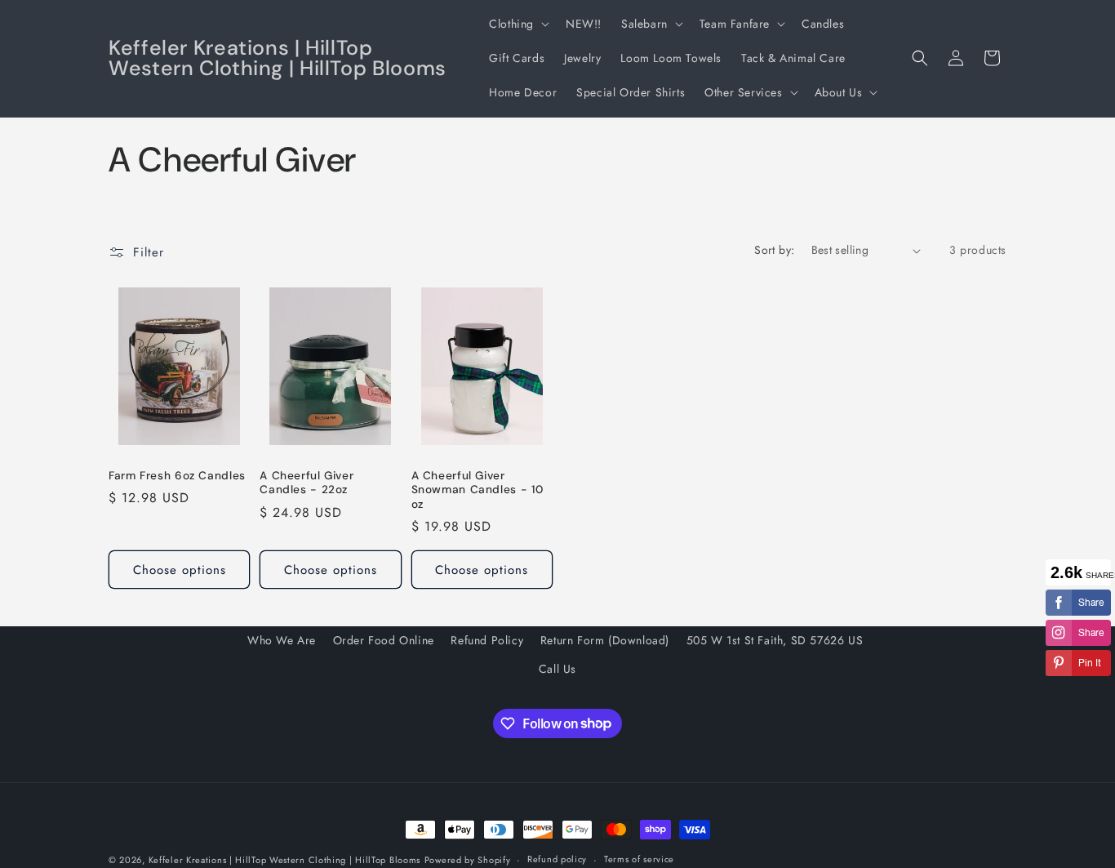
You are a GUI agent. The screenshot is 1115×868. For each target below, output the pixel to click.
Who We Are (281, 640)
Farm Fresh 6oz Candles (177, 476)
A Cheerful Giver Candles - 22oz (306, 483)
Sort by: (774, 250)
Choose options (179, 570)
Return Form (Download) (604, 640)
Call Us (557, 669)
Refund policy (557, 859)
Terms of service (639, 859)
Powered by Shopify (467, 859)
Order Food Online (383, 640)
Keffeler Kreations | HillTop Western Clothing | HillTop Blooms (284, 859)
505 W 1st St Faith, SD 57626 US (775, 640)
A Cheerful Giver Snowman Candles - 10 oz (477, 490)
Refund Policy (487, 640)
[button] (517, 24)
